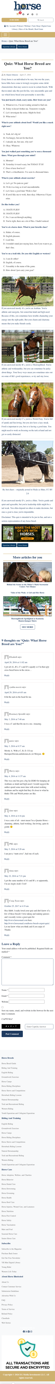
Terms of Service (8, 1309)
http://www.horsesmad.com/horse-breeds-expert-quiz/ (26, 923)
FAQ (3, 1300)
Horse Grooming (8, 1193)
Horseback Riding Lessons (11, 1095)
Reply (6, 675)
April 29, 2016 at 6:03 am (15, 692)
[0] (17, 14)
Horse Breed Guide (9, 1063)
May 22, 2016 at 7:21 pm (15, 875)
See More (27, 626)
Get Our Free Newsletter (11, 1258)
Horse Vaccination (8, 1225)
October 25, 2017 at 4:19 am (16, 906)
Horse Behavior (7, 1179)
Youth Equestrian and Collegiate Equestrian (18, 1113)
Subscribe (14, 20)
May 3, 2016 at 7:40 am (14, 719)
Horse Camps (7, 1081)
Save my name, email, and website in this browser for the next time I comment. (27, 1012)
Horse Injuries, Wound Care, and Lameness (18, 1206)
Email (5, 995)
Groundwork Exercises (10, 1077)
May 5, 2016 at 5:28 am (14, 849)
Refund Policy (7, 1313)
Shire (43, 489)
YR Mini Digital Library (11, 1262)
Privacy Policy (7, 1304)
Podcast (20, 26)
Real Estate (39, 29)
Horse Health (6, 1197)
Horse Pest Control (9, 1215)
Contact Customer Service (11, 1286)
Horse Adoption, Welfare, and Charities (17, 1175)
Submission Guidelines (10, 1291)
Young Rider (6, 1267)
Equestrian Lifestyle (9, 47)
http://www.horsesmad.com (16, 920)
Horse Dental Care (8, 1184)
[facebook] (23, 14)
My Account (11, 26)
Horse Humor (22, 47)
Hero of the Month (26, 29)
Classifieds (5, 1318)
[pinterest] (32, 14)
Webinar (27, 26)
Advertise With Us (9, 1295)
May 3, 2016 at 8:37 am (14, 746)
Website (5, 1001)
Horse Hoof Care (8, 1202)
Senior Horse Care (8, 1238)
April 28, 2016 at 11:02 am (15, 662)
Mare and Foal (7, 1229)
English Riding (7, 1072)
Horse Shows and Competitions (13, 1090)
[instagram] (37, 14)
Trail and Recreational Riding (13, 1104)
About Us (5, 1282)
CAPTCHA (7, 1019)
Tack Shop (36, 26)
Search (41, 20)
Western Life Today (9, 1271)
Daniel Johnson (12, 74)
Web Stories (6, 1322)
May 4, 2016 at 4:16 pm (14, 815)
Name (5, 990)
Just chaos (10, 489)
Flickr (35, 489)
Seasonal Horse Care (9, 1234)
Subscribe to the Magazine (11, 1249)
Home (4, 41)
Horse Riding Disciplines (11, 1086)
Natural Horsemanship (10, 1099)
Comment (6, 957)
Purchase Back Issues (9, 1253)
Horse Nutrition (7, 1211)
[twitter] (28, 14)
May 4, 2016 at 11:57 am (15, 776)
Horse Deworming (8, 1188)
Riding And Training (9, 1068)
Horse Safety (6, 1220)
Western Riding (7, 1108)
